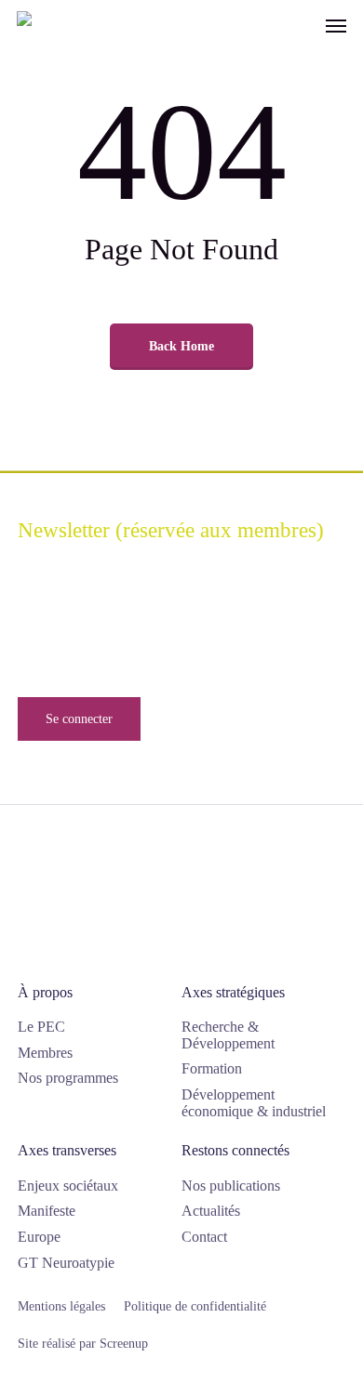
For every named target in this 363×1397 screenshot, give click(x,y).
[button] (336, 25)
